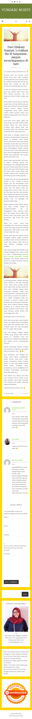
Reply (13, 414)
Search (25, 594)
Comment (7, 554)
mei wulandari (17, 460)
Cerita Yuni (16, 44)
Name (6, 517)
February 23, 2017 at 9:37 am (19, 462)
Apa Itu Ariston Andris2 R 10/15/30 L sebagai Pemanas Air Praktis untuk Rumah (15, 671)
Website (6, 535)
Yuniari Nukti (16, 10)
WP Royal (20, 716)
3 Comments (24, 393)
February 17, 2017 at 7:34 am (19, 411)
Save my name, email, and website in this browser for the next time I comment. (15, 548)
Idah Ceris (15, 439)
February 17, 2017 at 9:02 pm (19, 441)
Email (6, 526)
